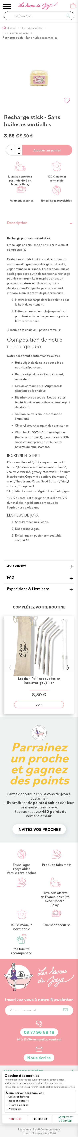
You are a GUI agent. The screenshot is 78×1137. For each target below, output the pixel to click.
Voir (39, 705)
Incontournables (32, 28)
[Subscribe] (65, 1009)
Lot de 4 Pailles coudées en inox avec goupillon (39, 680)
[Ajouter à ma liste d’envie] (67, 101)
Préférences (40, 1118)
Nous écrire (39, 1057)
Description (17, 222)
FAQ (10, 577)
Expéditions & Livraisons (28, 588)
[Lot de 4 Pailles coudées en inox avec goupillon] (39, 675)
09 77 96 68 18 (39, 1032)
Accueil (12, 28)
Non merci (15, 1118)
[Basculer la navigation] (7, 6)
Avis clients (17, 565)
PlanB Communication (46, 1129)
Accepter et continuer (65, 1119)
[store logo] (35, 6)
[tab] (39, 223)
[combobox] (39, 15)
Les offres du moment (15, 32)
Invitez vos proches (39, 829)
